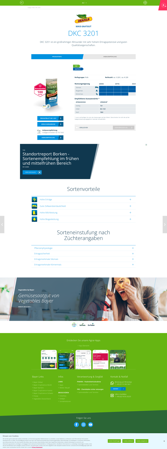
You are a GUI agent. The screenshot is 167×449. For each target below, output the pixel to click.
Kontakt (115, 389)
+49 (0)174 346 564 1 (123, 384)
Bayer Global (38, 382)
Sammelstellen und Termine (88, 385)
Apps (61, 385)
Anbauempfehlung (110, 56)
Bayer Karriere (38, 388)
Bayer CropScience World (42, 385)
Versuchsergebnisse (48, 124)
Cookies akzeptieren (141, 441)
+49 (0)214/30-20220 (123, 396)
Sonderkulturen (65, 401)
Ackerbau (63, 396)
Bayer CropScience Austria (42, 390)
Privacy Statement (37, 447)
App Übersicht (84, 346)
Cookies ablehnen (128, 441)
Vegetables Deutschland (42, 399)
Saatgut (62, 399)
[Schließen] (164, 441)
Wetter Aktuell (65, 388)
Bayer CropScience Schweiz (43, 393)
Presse (35, 396)
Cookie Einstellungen (114, 441)
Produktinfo (57, 56)
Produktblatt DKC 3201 (48, 118)
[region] (83, 441)
